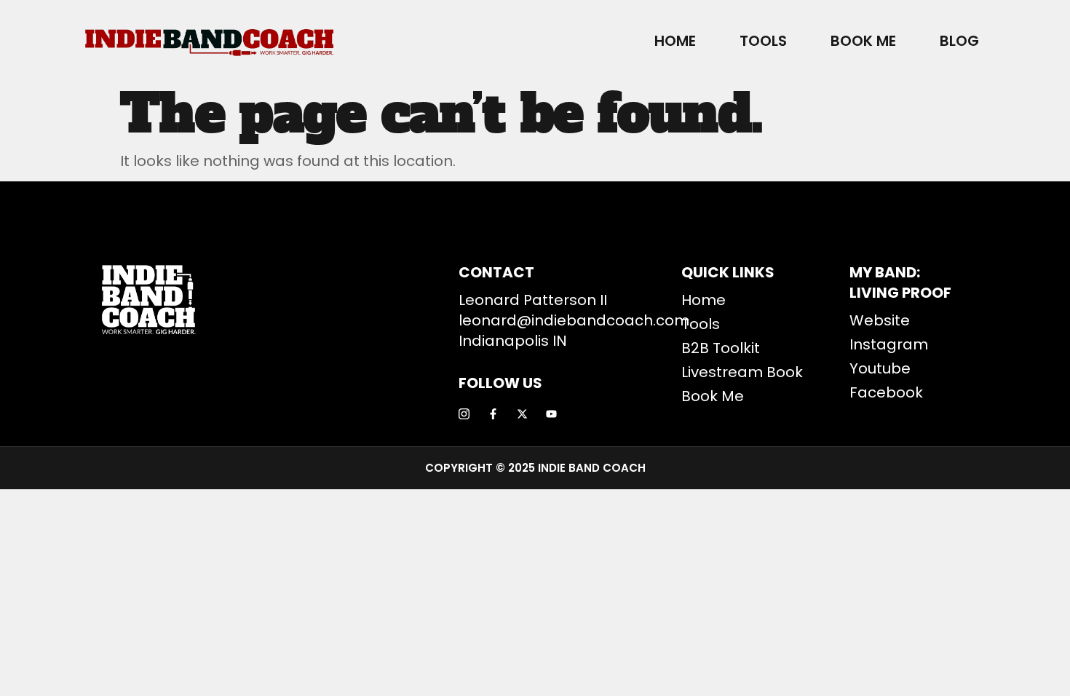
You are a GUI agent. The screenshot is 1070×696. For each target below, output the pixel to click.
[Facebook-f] (493, 413)
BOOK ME (863, 41)
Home (675, 41)
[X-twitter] (522, 413)
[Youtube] (551, 413)
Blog (959, 41)
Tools (763, 41)
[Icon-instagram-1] (464, 413)
